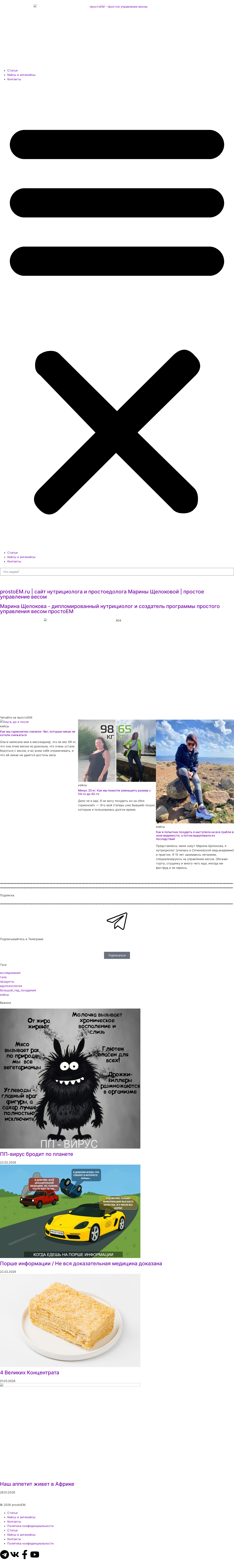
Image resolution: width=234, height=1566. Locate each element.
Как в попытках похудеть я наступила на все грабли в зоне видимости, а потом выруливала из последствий (195, 835)
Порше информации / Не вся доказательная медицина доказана (81, 1263)
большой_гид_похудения (18, 990)
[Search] (3, 578)
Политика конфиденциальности (30, 1526)
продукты (7, 981)
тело (3, 977)
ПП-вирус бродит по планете (36, 1154)
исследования (10, 973)
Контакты (14, 79)
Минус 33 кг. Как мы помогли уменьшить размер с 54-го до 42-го (114, 792)
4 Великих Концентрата (29, 1372)
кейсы (4, 994)
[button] (117, 315)
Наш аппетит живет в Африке (37, 1484)
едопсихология (11, 986)
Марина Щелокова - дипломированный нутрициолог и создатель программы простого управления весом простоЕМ (110, 608)
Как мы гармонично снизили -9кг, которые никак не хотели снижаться (37, 733)
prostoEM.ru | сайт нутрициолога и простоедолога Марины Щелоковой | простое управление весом (102, 594)
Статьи (12, 70)
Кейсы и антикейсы (21, 75)
